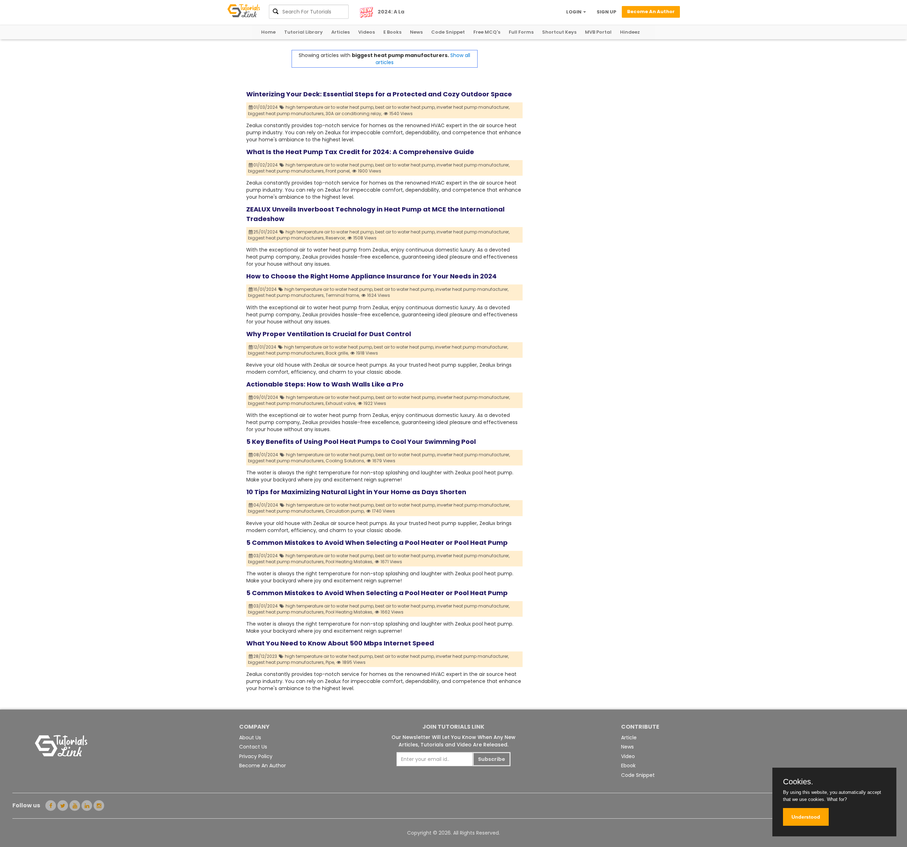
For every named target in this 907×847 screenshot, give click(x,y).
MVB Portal (598, 32)
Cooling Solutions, (345, 461)
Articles (340, 32)
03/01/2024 (266, 556)
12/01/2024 (265, 347)
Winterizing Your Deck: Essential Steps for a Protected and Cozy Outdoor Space (379, 94)
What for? (837, 799)
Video (628, 756)
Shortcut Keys (559, 32)
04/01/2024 (266, 505)
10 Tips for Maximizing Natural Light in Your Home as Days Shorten (356, 491)
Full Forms (521, 32)
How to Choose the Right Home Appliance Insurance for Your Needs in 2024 (371, 276)
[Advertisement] (591, 99)
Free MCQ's (486, 32)
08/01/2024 (266, 455)
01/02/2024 (266, 165)
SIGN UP (606, 12)
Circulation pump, (345, 511)
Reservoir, (336, 238)
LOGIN (574, 12)
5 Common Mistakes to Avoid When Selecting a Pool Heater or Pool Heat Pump (377, 542)
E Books (392, 32)
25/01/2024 (266, 232)
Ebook (628, 765)
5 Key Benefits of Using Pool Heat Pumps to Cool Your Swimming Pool (361, 441)
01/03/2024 (266, 107)
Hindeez (630, 32)
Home (268, 32)
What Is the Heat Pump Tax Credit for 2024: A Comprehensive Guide (360, 151)
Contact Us (253, 746)
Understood (805, 817)
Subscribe (491, 759)
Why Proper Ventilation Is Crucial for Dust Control (328, 333)
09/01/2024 (266, 397)
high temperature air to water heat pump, (330, 107)
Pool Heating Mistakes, (349, 562)
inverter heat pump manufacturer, (472, 107)
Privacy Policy (255, 756)
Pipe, (330, 662)
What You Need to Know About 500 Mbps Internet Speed (340, 643)
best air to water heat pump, (405, 107)
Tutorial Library (303, 32)
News (416, 32)
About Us (250, 737)
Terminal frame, (343, 295)
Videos (366, 32)
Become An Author (262, 765)
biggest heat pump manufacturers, (286, 114)
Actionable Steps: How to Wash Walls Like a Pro (325, 384)
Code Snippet (448, 32)
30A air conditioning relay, (354, 114)
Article (629, 737)
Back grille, (337, 353)
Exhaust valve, (341, 403)
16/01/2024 (265, 289)
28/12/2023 (265, 656)
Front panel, (338, 171)
